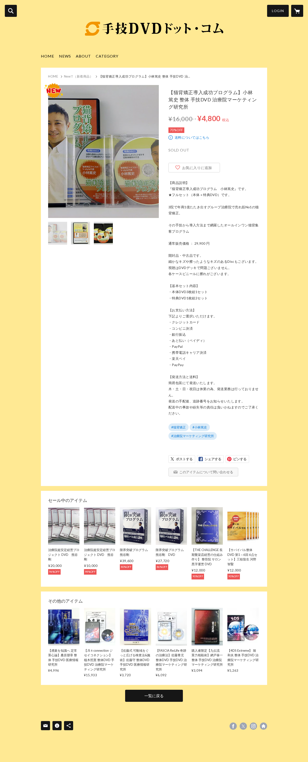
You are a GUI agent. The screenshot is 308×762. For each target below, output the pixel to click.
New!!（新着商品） (78, 76)
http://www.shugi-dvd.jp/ (263, 726)
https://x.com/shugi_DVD (243, 726)
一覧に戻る (154, 695)
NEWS (65, 56)
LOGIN (278, 11)
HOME (47, 56)
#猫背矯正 (178, 427)
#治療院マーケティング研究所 (192, 436)
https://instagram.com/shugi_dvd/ (253, 726)
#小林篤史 (199, 427)
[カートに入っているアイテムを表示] (297, 11)
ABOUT (83, 56)
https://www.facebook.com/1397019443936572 (233, 726)
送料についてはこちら (192, 137)
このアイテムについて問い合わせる (206, 472)
